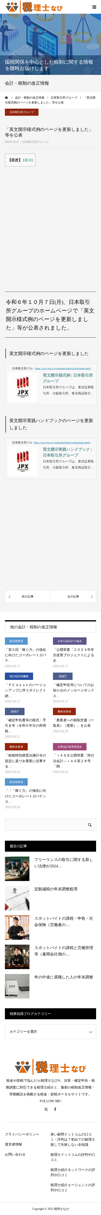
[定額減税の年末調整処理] (17, 898)
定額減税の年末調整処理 (55, 889)
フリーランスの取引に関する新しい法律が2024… (63, 863)
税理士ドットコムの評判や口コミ (72, 1157)
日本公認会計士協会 (70, 641)
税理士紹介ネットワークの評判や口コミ (72, 1172)
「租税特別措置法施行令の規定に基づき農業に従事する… (25, 761)
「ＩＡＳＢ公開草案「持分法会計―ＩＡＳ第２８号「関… (73, 761)
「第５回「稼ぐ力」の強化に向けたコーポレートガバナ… (25, 655)
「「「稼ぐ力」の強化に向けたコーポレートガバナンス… (25, 796)
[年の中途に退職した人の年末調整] (17, 986)
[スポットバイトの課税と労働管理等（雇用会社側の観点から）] (17, 957)
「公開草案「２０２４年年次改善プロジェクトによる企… (73, 655)
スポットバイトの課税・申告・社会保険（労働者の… (63, 921)
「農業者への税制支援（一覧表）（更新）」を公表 (73, 722)
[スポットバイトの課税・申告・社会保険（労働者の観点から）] (17, 927)
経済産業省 (16, 641)
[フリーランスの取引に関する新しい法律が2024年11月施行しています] (17, 869)
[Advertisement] (50, 222)
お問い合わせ (15, 1154)
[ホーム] (6, 97)
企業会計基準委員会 (70, 746)
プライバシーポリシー (22, 1134)
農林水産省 (64, 711)
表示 (28, 160)
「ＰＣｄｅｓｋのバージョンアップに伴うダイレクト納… (25, 690)
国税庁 (63, 676)
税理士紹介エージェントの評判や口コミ (72, 1187)
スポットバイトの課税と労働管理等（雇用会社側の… (63, 951)
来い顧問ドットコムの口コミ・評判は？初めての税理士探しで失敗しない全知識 (72, 1139)
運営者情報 (13, 1144)
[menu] (94, 7)
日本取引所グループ (35, 142)
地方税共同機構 (19, 676)
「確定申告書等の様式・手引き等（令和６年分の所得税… (25, 725)
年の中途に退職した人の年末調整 (63, 977)
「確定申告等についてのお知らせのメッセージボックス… (73, 690)
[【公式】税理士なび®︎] (34, 7)
